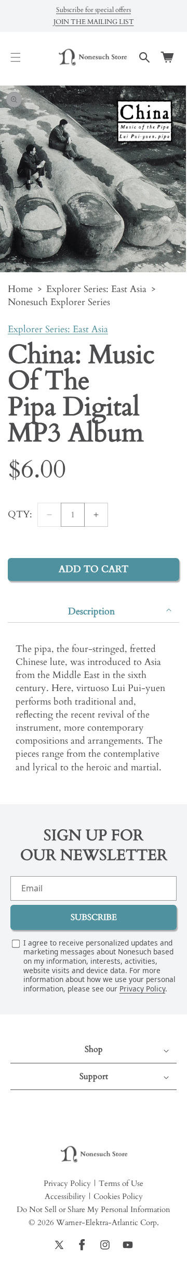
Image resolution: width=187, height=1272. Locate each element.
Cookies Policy (118, 1196)
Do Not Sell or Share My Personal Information (93, 1209)
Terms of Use (121, 1183)
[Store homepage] (93, 1154)
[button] (15, 57)
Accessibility (65, 1196)
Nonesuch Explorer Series (59, 302)
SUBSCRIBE (94, 917)
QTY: (20, 514)
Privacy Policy (142, 989)
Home (20, 289)
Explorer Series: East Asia (96, 289)
